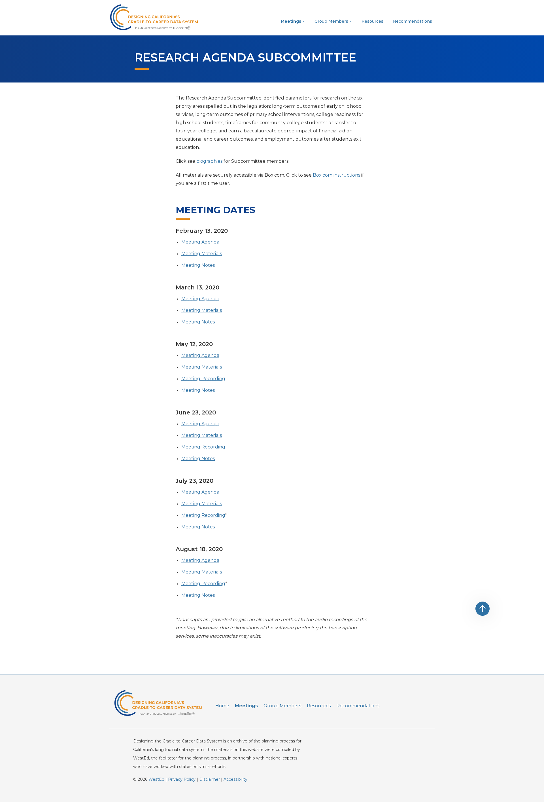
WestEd (156, 779)
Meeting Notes (198, 265)
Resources (319, 705)
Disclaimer (209, 779)
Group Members (282, 705)
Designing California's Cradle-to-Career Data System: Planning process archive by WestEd (151, 17)
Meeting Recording (203, 378)
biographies (209, 161)
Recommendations (357, 705)
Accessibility (235, 779)
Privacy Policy (182, 779)
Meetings (246, 705)
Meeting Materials (201, 253)
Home (222, 705)
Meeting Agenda (200, 242)
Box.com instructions (336, 175)
